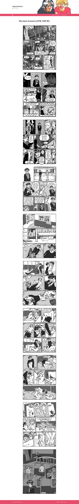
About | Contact (64, 14)
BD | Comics (57, 14)
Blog (53, 14)
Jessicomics (17, 6)
